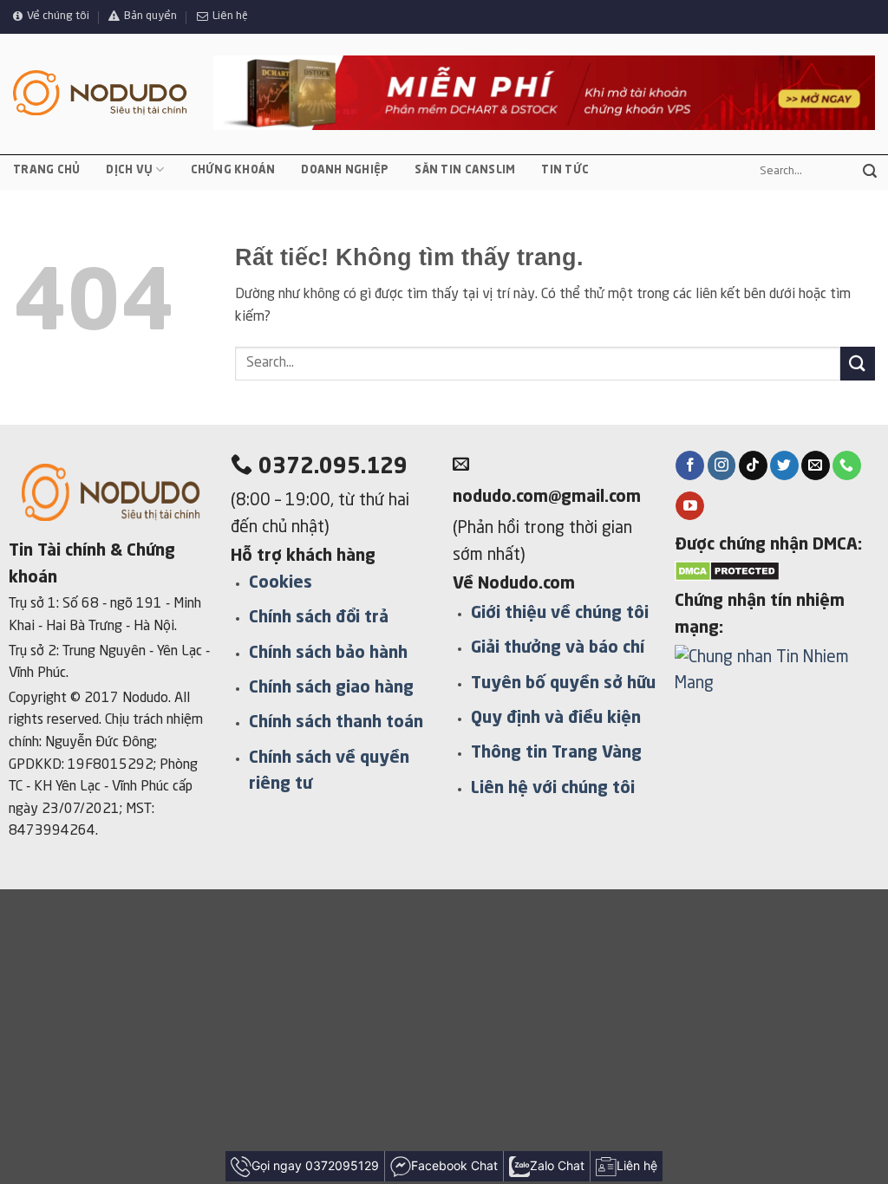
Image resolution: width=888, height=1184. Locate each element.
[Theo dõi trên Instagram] (722, 465)
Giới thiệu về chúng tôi (560, 613)
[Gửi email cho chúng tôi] (815, 465)
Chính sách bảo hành (328, 653)
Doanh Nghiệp (344, 170)
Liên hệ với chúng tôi (553, 788)
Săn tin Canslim (465, 170)
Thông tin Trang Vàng (556, 753)
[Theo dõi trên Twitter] (784, 465)
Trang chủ (46, 170)
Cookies (280, 583)
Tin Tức (565, 170)
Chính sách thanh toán (336, 723)
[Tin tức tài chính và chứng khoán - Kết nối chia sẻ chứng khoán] (100, 93)
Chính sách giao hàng (331, 688)
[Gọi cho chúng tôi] (846, 465)
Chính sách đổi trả (318, 618)
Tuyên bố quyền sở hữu (563, 684)
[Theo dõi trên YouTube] (690, 506)
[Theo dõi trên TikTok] (753, 465)
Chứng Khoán (233, 170)
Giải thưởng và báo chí (557, 648)
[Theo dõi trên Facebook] (690, 465)
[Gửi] (870, 171)
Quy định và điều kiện (556, 718)
